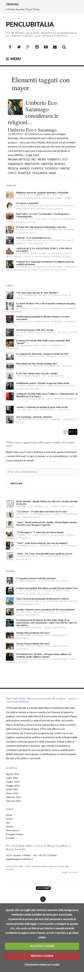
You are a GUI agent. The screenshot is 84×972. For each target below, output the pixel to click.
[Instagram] (37, 47)
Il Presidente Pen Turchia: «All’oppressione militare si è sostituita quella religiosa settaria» (43, 655)
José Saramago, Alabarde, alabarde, (34, 417)
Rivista (9, 819)
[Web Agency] (43, 888)
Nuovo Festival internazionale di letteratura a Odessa (42, 598)
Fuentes (37, 168)
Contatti (10, 838)
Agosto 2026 (12, 774)
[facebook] (10, 47)
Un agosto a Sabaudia (27, 203)
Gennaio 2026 (13, 801)
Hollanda (39, 173)
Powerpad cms (14, 867)
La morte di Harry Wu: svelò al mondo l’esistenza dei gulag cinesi (45, 305)
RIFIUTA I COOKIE (42, 956)
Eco (65, 159)
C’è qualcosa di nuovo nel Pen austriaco (36, 578)
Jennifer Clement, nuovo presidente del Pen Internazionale (45, 609)
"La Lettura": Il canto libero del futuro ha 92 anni (41, 511)
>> (75, 432)
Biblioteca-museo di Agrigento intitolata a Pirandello (42, 192)
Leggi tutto (32, 155)
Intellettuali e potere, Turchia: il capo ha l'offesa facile (42, 383)
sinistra (47, 164)
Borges (60, 164)
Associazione (12, 830)
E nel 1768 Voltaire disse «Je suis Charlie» (37, 373)
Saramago (15, 164)
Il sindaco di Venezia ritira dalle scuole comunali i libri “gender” (43, 342)
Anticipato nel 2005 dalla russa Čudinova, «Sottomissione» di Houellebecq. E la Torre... (47, 395)
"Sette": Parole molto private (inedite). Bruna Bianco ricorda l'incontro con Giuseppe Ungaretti (46, 523)
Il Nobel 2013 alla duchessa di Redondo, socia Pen (41, 227)
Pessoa (13, 168)
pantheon (32, 164)
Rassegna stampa (14, 834)
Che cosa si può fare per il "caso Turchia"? (37, 292)
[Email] (55, 47)
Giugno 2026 (13, 782)
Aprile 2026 (12, 789)
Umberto (54, 159)
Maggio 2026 (13, 785)
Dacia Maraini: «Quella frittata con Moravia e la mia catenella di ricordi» (47, 502)
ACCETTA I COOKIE (42, 946)
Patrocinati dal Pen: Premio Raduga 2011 (36, 363)
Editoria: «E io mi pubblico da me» (33, 237)
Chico (12, 173)
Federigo (51, 168)
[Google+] (28, 47)
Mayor (65, 168)
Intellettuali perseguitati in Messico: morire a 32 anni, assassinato (42, 318)
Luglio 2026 (12, 778)
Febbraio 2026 (13, 797)
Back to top (69, 873)
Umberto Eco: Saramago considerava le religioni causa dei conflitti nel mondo (45, 263)
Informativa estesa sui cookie (42, 964)
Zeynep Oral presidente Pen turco (33, 632)
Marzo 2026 (12, 793)
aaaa (52, 173)
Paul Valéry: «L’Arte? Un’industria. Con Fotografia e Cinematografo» (42, 215)
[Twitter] (19, 47)
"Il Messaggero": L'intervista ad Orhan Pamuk (40, 532)
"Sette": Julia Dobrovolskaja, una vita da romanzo (41, 543)
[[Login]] (3, 897)
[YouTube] (46, 47)
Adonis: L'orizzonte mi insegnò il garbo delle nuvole (42, 407)
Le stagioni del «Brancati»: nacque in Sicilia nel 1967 (42, 353)
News (42, 159)
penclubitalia (30, 25)
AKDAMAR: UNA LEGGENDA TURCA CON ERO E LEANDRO (44, 250)
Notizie (9, 826)
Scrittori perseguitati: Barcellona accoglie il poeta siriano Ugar (47, 588)
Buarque (24, 173)
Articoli (24, 159)
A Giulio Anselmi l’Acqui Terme (23, 9)
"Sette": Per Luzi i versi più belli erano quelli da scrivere (44, 553)
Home (9, 815)
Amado (25, 168)
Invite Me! (16, 484)
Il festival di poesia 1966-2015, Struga (35, 330)
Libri (8, 823)
